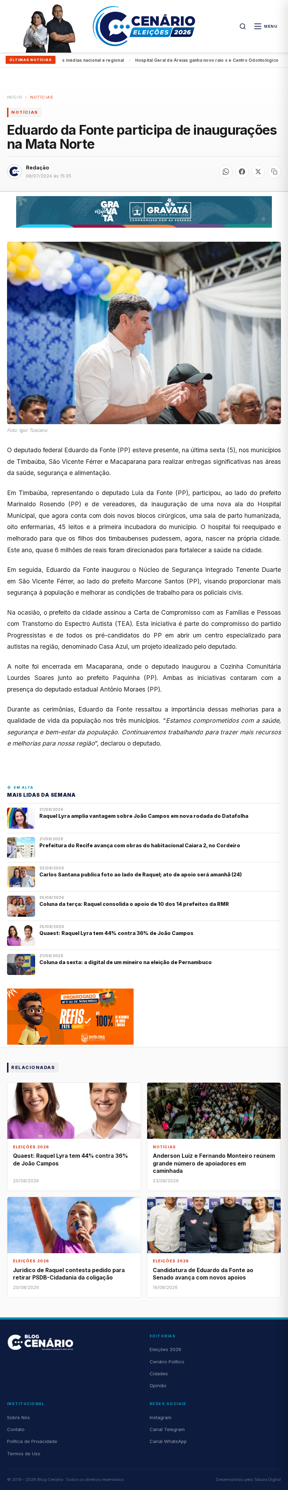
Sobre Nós (18, 1417)
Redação (37, 168)
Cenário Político (167, 1361)
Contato (16, 1429)
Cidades (159, 1373)
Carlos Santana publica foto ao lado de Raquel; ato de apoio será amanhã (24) (140, 874)
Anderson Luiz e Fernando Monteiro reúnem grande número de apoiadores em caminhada (214, 1163)
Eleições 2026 (165, 1349)
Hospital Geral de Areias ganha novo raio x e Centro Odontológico (177, 60)
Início (14, 97)
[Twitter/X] (258, 171)
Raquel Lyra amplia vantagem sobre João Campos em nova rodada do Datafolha (143, 816)
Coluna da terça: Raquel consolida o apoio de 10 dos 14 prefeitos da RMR (134, 904)
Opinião (158, 1385)
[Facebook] (242, 171)
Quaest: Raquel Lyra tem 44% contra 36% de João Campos (116, 933)
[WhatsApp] (226, 171)
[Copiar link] (274, 171)
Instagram (160, 1417)
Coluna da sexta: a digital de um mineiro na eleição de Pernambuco (125, 962)
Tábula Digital (267, 1479)
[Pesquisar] (243, 26)
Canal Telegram (167, 1429)
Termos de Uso (23, 1453)
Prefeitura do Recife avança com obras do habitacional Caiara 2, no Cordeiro (140, 845)
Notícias (42, 97)
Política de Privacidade (32, 1441)
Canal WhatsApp (168, 1441)
